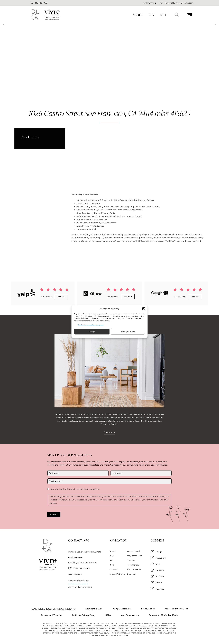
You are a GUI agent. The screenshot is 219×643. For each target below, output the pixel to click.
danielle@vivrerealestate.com (82, 563)
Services (131, 560)
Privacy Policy (147, 609)
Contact (113, 569)
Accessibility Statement (176, 609)
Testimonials (133, 565)
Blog (112, 565)
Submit (54, 515)
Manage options (128, 331)
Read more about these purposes (91, 325)
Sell (163, 15)
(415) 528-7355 (75, 558)
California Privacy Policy (83, 615)
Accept (92, 331)
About (138, 15)
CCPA (108, 615)
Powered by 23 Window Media (163, 615)
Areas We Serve (117, 574)
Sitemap (131, 574)
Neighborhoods (134, 556)
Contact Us (149, 3)
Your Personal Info (130, 615)
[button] (143, 308)
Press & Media (134, 569)
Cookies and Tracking (51, 615)
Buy (151, 15)
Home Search (134, 551)
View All (61, 296)
